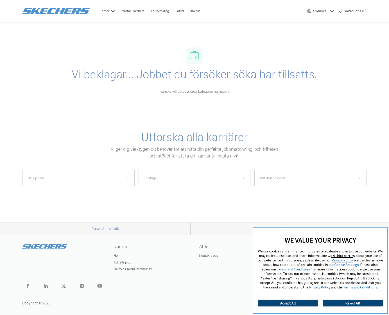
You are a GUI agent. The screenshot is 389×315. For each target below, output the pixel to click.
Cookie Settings (346, 264)
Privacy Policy (342, 260)
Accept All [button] (288, 303)
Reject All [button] (352, 303)
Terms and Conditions (294, 269)
